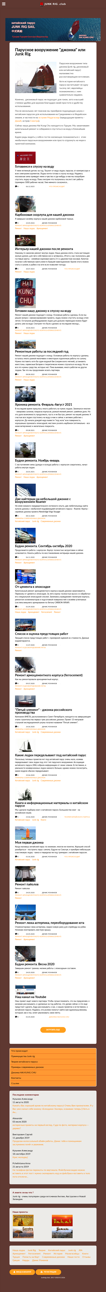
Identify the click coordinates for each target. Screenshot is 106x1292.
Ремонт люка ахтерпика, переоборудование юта (49, 922)
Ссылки (15, 1083)
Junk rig (35, 521)
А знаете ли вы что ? (23, 1192)
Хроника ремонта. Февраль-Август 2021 (43, 404)
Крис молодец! (20, 1157)
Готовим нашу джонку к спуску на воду (43, 310)
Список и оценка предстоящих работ (41, 633)
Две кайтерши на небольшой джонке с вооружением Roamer (43, 500)
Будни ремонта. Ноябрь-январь (37, 460)
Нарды (25, 1260)
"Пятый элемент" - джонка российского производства (43, 711)
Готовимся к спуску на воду (34, 166)
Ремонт (18, 229)
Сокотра (34, 121)
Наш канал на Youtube (30, 997)
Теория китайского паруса (77, 817)
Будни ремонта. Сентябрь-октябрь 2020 (43, 546)
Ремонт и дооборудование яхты (30, 647)
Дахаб (18, 121)
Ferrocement (46, 612)
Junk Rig (32, 1250)
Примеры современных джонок (30, 518)
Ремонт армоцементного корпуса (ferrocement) (38, 225)
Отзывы (86, 1257)
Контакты (16, 1078)
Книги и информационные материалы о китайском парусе (51, 804)
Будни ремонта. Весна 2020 (35, 964)
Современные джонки (51, 521)
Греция (16, 1260)
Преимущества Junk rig (23, 1056)
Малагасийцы (72, 1254)
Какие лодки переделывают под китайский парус (50, 755)
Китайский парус (22, 521)
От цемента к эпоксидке (32, 586)
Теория (42, 1250)
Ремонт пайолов (27, 884)
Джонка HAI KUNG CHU (59, 1017)
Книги (43, 820)
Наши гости (73, 1257)
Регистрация (50, 1272)
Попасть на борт (30, 1257)
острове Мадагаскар (49, 118)
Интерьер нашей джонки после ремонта (44, 249)
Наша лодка (29, 229)
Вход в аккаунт (23, 1272)
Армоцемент (42, 229)
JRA (80, 1250)
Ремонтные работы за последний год (41, 351)
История (58, 1254)
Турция (16, 1257)
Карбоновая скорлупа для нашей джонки (44, 214)
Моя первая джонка (29, 842)
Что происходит (57, 186)
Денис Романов (40, 1260)
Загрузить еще (53, 1030)
